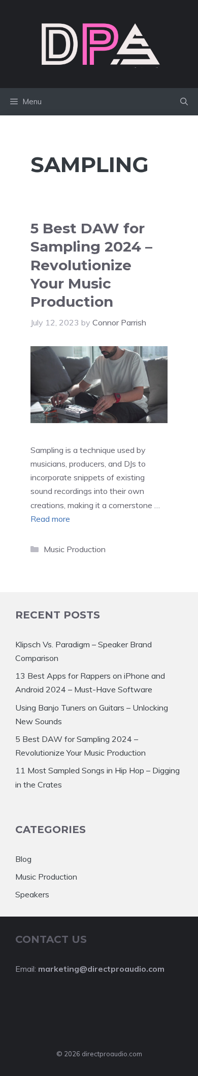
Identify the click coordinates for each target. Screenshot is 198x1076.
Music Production (75, 549)
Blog (23, 859)
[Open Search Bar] (184, 101)
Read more (50, 519)
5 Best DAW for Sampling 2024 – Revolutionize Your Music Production (91, 265)
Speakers (32, 894)
